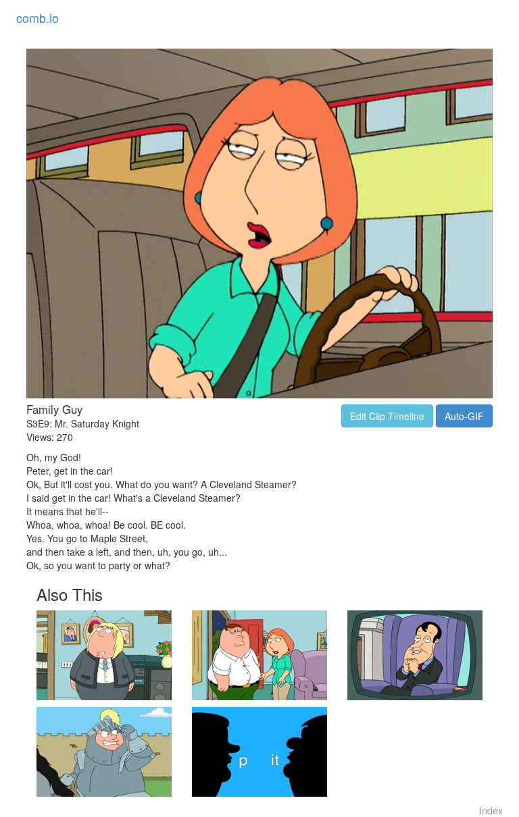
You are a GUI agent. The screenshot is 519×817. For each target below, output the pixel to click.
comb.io (37, 17)
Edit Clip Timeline (387, 416)
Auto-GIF (464, 416)
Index (491, 810)
